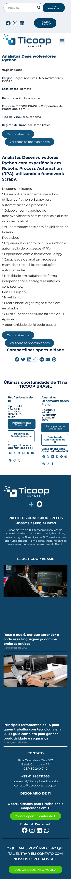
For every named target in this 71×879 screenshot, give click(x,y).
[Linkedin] (22, 23)
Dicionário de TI (35, 793)
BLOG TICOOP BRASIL (35, 559)
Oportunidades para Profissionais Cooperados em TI (35, 806)
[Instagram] (15, 23)
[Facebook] (8, 23)
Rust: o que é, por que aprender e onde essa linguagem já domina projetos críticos (31, 639)
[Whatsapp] (47, 830)
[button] (62, 41)
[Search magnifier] (39, 7)
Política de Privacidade (35, 824)
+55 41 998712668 (35, 776)
